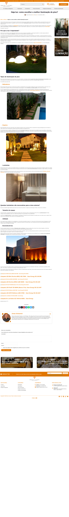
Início (2, 19)
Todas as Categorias (9, 8)
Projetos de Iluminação (58, 8)
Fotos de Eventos (36, 8)
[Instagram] (61, 396)
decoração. (48, 26)
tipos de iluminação (37, 42)
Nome (2, 343)
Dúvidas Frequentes (4, 387)
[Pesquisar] (43, 4)
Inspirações (20, 8)
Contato (2, 384)
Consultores (27, 8)
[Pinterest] (63, 396)
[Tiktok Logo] (65, 396)
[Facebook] (59, 396)
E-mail (2, 345)
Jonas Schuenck (17, 313)
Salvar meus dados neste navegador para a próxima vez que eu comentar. (16, 347)
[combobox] (31, 4)
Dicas (35, 14)
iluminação (16, 25)
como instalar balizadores (35, 90)
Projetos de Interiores (47, 8)
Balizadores (6, 84)
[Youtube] (67, 396)
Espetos (5, 125)
